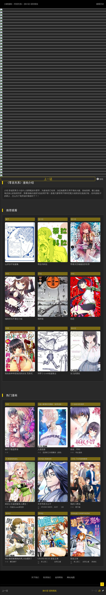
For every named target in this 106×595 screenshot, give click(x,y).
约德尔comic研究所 (17, 544)
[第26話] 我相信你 (44, 496)
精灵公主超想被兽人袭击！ (16, 542)
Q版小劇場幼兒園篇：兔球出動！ (50, 442)
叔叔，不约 (75, 487)
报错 (101, 217)
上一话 (48, 216)
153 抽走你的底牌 (77, 442)
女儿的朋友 (75, 411)
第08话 (8, 551)
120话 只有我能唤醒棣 (79, 496)
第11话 (73, 257)
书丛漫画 (78, 490)
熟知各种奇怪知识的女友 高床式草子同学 (22, 411)
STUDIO (44, 544)
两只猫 (77, 544)
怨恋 (72, 357)
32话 (7, 366)
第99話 (40, 551)
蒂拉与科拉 (42, 302)
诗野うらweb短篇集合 (47, 411)
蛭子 (7, 257)
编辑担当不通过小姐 (13, 357)
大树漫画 (8, 4)
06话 (7, 311)
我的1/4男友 (75, 542)
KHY (56, 544)
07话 (40, 311)
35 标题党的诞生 (12, 496)
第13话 (40, 257)
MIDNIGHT (51, 544)
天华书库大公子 (44, 542)
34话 (7, 442)
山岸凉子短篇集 (11, 302)
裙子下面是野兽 (11, 487)
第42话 (73, 366)
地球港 (40, 357)
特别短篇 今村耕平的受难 (80, 551)
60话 (72, 311)
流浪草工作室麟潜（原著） (53, 490)
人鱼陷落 (41, 487)
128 (62, 544)
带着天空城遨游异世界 (80, 302)
